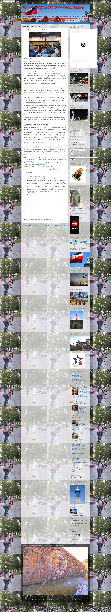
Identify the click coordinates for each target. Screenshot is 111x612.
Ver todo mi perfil (74, 525)
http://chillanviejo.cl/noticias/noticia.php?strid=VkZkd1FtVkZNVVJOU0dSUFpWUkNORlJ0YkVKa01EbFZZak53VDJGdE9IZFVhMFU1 (44, 159)
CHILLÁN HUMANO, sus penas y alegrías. (78, 418)
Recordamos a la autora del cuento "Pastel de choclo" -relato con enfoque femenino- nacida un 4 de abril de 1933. (79, 409)
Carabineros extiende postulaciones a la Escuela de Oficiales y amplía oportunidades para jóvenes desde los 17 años (79, 379)
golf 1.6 (79, 535)
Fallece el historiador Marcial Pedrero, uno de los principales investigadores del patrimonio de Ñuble (79, 394)
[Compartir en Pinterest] (59, 169)
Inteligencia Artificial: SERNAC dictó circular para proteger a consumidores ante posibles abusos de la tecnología (79, 447)
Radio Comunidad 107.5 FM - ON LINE (78, 466)
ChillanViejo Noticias (77, 515)
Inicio (47, 225)
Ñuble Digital (75, 375)
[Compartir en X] (56, 169)
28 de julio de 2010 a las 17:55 (41, 176)
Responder (30, 194)
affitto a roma (77, 534)
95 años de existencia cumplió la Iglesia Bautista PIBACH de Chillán (82, 423)
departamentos (74, 541)
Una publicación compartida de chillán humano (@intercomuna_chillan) (90, 66)
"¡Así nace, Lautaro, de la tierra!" (81, 435)
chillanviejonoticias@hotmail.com (36, 164)
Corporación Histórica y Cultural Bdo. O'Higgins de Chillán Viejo (79, 387)
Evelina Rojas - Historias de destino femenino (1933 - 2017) (79, 403)
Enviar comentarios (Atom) (37, 228)
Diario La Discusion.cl (78, 453)
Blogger (77, 599)
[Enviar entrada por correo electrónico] (50, 169)
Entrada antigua (60, 225)
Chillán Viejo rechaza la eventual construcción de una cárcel (42, 30)
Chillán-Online (76, 456)
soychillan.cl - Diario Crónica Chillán (77, 443)
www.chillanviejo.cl (28, 58)
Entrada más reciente (30, 225)
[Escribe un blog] (54, 169)
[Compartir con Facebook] (57, 169)
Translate (82, 144)
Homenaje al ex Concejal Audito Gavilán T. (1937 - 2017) (78, 431)
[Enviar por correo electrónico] (53, 169)
